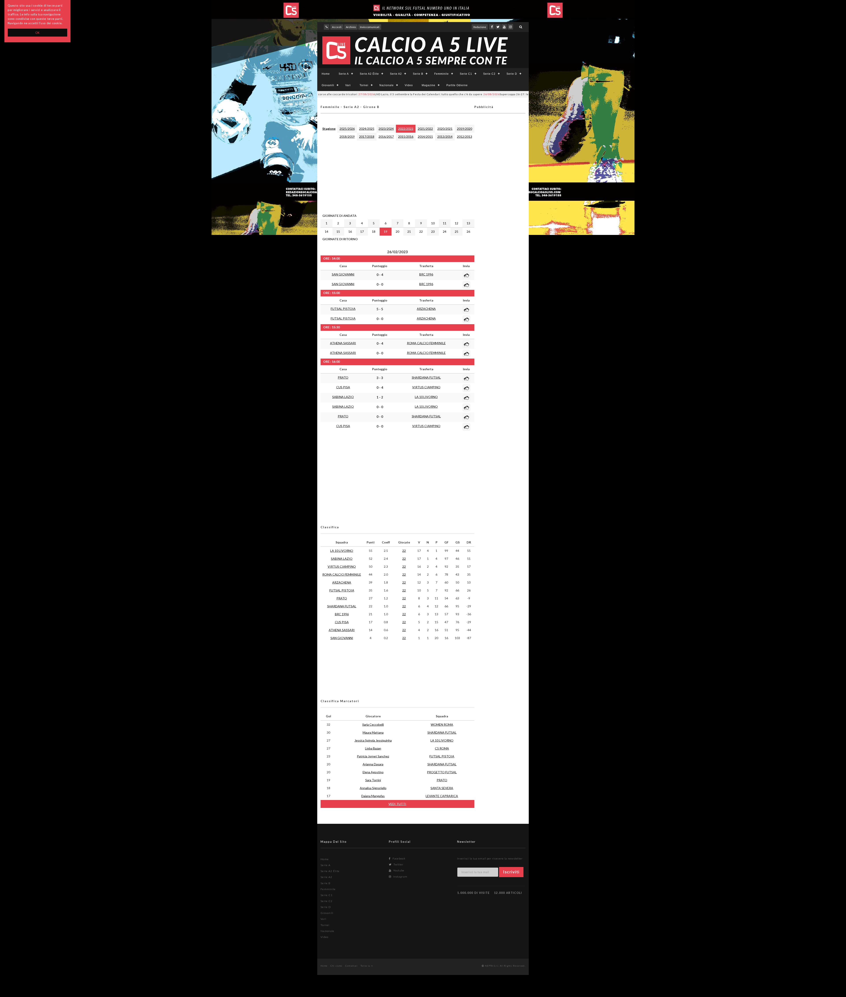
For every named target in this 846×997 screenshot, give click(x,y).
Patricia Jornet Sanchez (373, 756)
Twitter (398, 864)
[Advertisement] (397, 176)
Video (409, 85)
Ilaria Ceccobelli (373, 724)
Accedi (337, 27)
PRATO (343, 377)
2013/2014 (445, 136)
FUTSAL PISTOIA (343, 309)
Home (326, 73)
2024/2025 (366, 128)
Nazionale (386, 85)
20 (397, 231)
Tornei (364, 85)
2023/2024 (386, 128)
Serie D (511, 73)
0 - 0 (380, 284)
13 (468, 223)
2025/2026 (347, 128)
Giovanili (328, 85)
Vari (348, 85)
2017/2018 (366, 136)
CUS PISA (343, 387)
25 (456, 231)
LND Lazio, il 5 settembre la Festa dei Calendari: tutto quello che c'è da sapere (372, 94)
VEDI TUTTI (397, 804)
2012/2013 (464, 136)
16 (350, 231)
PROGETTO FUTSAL (442, 772)
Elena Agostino (373, 772)
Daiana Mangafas (373, 796)
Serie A (344, 73)
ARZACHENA (426, 309)
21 (409, 231)
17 (362, 231)
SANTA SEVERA (441, 788)
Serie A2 (396, 73)
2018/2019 (347, 136)
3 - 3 (380, 378)
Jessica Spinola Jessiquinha (373, 740)
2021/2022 (425, 128)
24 (444, 231)
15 (338, 231)
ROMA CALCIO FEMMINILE (426, 343)
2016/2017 (386, 136)
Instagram (399, 876)
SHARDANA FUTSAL (426, 377)
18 (373, 231)
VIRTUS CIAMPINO (426, 387)
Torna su (366, 965)
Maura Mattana (373, 732)
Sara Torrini (373, 780)
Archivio (351, 27)
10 (433, 223)
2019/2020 (464, 128)
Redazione (479, 27)
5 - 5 (380, 309)
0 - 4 (380, 275)
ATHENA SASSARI (343, 343)
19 (385, 231)
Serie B (418, 73)
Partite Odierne (457, 85)
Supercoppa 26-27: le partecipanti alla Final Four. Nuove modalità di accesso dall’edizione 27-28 (509, 94)
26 (468, 231)
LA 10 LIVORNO (426, 397)
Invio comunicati (369, 27)
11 (444, 223)
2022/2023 (405, 128)
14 (326, 231)
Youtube (398, 870)
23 (433, 231)
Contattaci (351, 965)
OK (37, 32)
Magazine (428, 85)
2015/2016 (405, 136)
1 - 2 (380, 397)
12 (456, 223)
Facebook (398, 858)
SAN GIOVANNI (343, 274)
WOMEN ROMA (442, 724)
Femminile (441, 73)
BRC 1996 (426, 274)
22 (421, 231)
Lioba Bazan (373, 748)
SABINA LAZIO (343, 397)
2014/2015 (425, 136)
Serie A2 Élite (369, 73)
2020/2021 (445, 128)
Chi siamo (336, 965)
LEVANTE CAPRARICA (442, 796)
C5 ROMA (442, 748)
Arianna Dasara (373, 764)
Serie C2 (489, 73)
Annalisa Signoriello (373, 788)
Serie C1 (466, 73)
